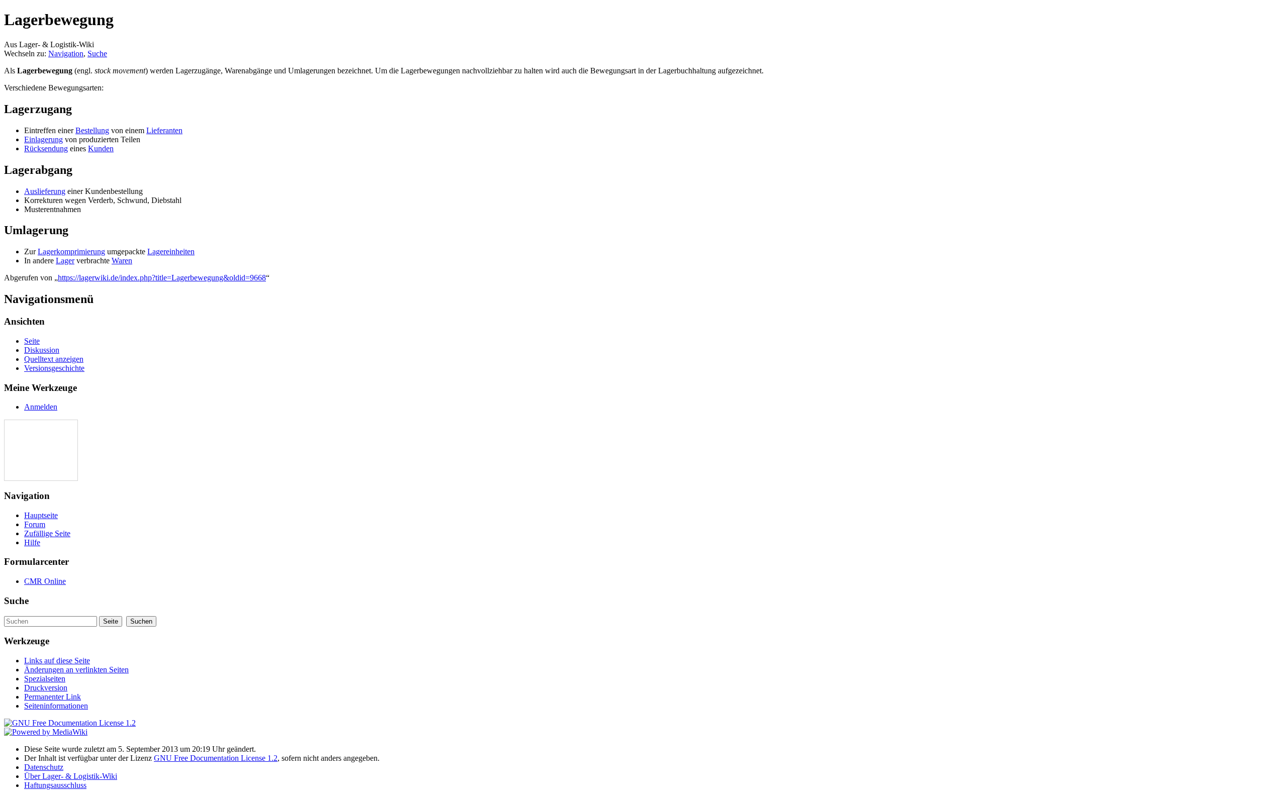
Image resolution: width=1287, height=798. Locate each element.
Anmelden (40, 407)
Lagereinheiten (171, 251)
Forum (34, 524)
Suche (97, 53)
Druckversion (45, 687)
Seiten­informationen (56, 706)
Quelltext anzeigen (53, 359)
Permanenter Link (52, 696)
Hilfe (32, 542)
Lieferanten (164, 130)
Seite (32, 341)
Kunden (101, 148)
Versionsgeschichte (54, 368)
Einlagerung (43, 139)
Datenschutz (43, 767)
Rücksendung (46, 148)
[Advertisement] (35, 450)
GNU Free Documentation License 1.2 (216, 758)
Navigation (65, 53)
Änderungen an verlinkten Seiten (76, 669)
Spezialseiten (44, 678)
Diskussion (41, 350)
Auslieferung (44, 191)
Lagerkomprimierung (71, 251)
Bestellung (92, 130)
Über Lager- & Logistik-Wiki (70, 776)
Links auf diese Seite (57, 660)
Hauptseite (41, 515)
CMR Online (45, 581)
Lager (65, 260)
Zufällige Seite (47, 533)
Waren (122, 260)
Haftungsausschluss (55, 785)
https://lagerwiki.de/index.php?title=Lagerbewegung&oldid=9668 (162, 277)
